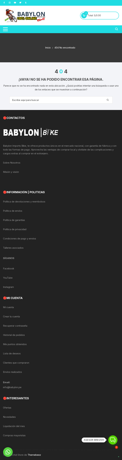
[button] (8, 452)
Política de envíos (12, 210)
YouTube (8, 277)
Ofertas (7, 407)
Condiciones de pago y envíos (19, 238)
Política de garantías (14, 220)
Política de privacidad (14, 229)
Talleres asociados (13, 247)
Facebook (8, 268)
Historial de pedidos (14, 334)
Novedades (9, 416)
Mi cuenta (8, 307)
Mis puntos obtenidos (15, 344)
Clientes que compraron (16, 362)
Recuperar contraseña (15, 325)
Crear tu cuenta (11, 316)
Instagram (8, 286)
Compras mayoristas (14, 435)
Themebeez (34, 454)
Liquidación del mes (14, 426)
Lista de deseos (12, 353)
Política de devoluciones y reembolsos (24, 201)
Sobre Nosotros (11, 162)
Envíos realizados (12, 371)
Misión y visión (11, 171)
